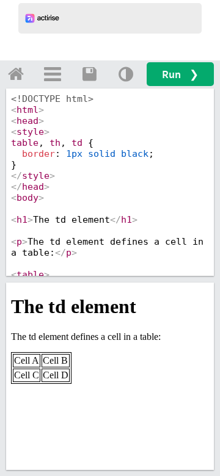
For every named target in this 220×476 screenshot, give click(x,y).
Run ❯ (180, 74)
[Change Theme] (126, 73)
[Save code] (89, 73)
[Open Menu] (52, 73)
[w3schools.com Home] (16, 73)
